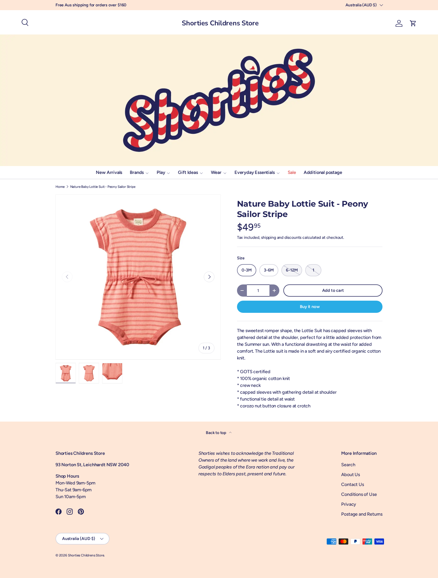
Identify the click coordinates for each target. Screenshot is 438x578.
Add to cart (333, 290)
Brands (137, 172)
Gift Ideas (188, 172)
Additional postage (323, 172)
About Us (350, 474)
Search (348, 464)
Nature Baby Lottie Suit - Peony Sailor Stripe (103, 187)
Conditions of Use (359, 494)
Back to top (216, 432)
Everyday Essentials (254, 172)
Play (161, 172)
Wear (216, 172)
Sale (292, 172)
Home (60, 187)
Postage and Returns (361, 514)
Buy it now (309, 306)
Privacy (348, 504)
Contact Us (352, 484)
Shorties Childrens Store (86, 555)
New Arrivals (109, 172)
